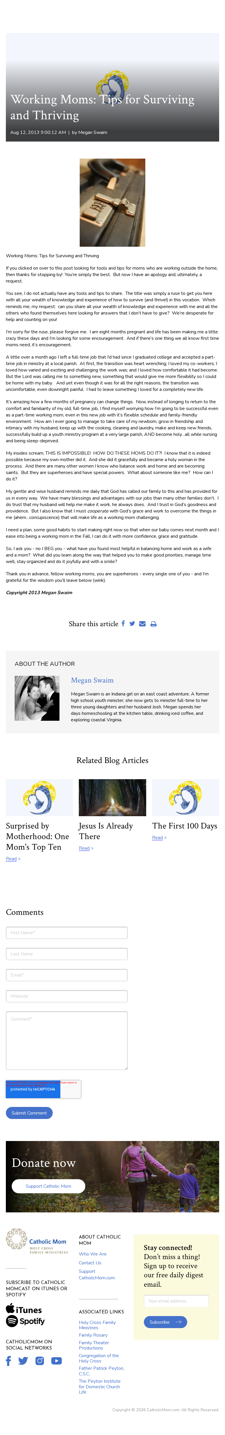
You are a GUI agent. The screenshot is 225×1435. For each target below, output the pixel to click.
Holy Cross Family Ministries (97, 1325)
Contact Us (90, 1263)
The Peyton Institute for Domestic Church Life (100, 1386)
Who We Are (93, 1254)
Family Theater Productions (94, 1345)
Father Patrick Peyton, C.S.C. (101, 1371)
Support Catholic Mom (48, 1186)
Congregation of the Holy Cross (99, 1358)
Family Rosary (93, 1335)
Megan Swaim (92, 132)
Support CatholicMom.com (97, 1274)
